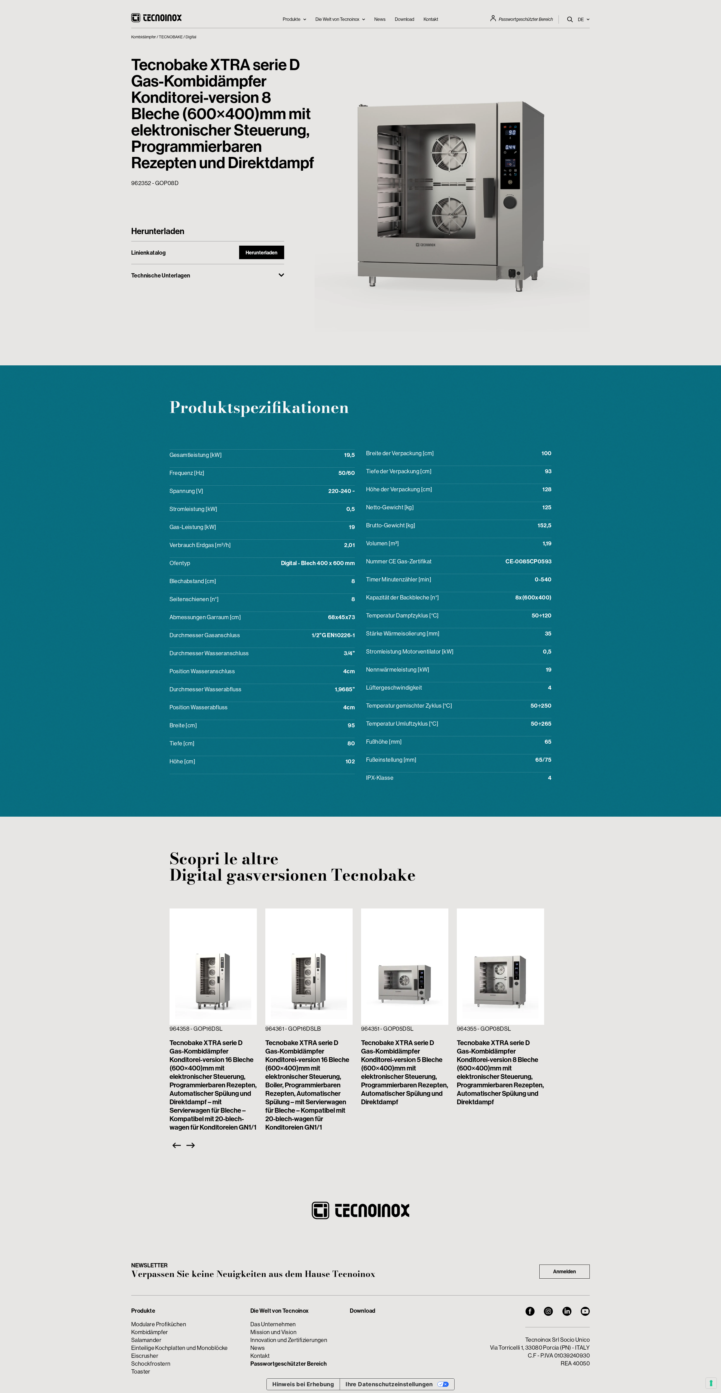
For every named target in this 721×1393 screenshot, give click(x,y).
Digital (191, 36)
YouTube (585, 1311)
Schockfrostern (151, 1363)
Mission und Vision (273, 1332)
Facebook (530, 1311)
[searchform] (570, 19)
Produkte (292, 19)
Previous (175, 1145)
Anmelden (564, 1271)
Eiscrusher (144, 1355)
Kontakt (431, 19)
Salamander (146, 1339)
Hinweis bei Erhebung (303, 1384)
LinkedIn (566, 1311)
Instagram (548, 1311)
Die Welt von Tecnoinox (337, 19)
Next (192, 1145)
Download (404, 19)
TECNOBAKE (171, 36)
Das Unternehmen (273, 1324)
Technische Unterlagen (160, 275)
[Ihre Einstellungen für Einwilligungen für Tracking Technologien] (711, 1383)
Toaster (140, 1371)
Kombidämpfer (143, 36)
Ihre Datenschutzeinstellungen (389, 1384)
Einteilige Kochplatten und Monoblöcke (179, 1347)
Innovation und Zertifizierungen (288, 1339)
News (380, 19)
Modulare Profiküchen (158, 1324)
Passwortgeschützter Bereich (526, 19)
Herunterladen (261, 252)
